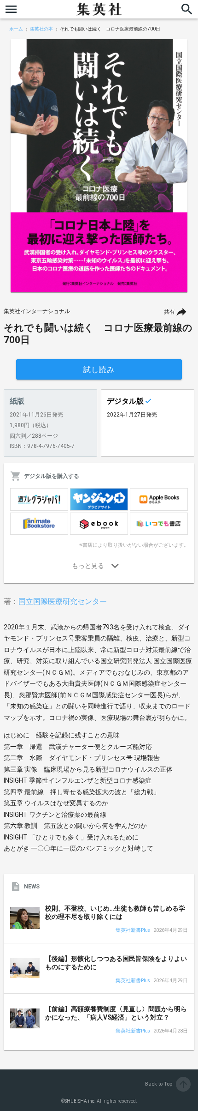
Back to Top (167, 1084)
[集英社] (99, 9)
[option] (99, 165)
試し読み (99, 369)
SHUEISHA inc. (80, 1101)
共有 (169, 311)
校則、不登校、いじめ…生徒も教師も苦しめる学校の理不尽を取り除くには (115, 912)
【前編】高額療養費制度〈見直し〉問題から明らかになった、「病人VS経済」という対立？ (116, 1013)
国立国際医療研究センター (62, 601)
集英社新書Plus (133, 930)
